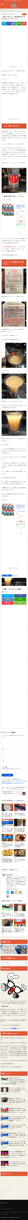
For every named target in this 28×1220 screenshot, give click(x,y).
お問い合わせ (4, 1202)
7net (21, 233)
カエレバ (23, 211)
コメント (4, 737)
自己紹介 (6, 1214)
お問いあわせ (18, 1066)
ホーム (2, 1214)
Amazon (20, 216)
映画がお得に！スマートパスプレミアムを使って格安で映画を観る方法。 (17, 1135)
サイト (3, 760)
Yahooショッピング (21, 224)
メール (3, 755)
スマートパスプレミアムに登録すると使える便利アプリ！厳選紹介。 (17, 1118)
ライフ (9, 575)
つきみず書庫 (9, 1217)
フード (4, 575)
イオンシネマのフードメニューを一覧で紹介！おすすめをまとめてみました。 (13, 1164)
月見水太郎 (9, 874)
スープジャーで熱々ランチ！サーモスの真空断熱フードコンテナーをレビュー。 (13, 1091)
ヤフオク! (21, 229)
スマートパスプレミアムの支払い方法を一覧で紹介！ (17, 1126)
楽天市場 (21, 221)
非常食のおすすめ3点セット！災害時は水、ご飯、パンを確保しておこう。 (17, 1110)
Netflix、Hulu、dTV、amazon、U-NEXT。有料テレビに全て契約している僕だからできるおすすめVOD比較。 (13, 1080)
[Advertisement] (14, 46)
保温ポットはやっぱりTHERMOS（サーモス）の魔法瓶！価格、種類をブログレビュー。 (13, 1101)
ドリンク (15, 575)
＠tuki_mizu (12, 93)
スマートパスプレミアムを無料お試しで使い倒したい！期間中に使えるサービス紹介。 (13, 1144)
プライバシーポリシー (6, 1209)
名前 (3, 749)
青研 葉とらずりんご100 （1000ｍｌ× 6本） (20, 207)
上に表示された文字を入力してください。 (12, 768)
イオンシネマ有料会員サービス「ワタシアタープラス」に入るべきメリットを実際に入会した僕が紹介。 (13, 1154)
